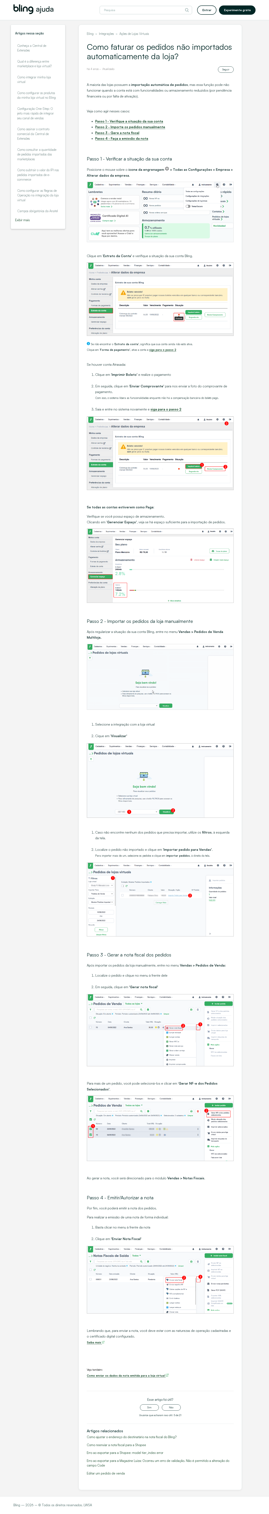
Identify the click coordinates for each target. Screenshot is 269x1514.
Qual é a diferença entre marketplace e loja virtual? (34, 63)
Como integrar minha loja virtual (34, 79)
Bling (90, 34)
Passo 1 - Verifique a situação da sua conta (129, 121)
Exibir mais (22, 220)
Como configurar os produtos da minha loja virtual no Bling (36, 95)
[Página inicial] (33, 13)
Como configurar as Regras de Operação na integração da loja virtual (38, 195)
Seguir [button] (225, 69)
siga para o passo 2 (165, 409)
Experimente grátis (237, 10)
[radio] (149, 1407)
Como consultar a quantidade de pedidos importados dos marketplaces (36, 154)
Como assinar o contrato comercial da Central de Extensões (33, 134)
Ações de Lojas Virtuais (134, 34)
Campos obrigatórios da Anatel (37, 211)
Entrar (206, 10)
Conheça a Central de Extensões (31, 48)
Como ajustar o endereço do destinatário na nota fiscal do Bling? (132, 1437)
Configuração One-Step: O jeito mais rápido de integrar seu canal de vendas (35, 113)
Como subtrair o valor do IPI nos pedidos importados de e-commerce (38, 175)
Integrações (106, 34)
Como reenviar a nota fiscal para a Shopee (116, 1445)
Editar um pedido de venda (106, 1473)
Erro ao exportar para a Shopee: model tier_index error (125, 1453)
